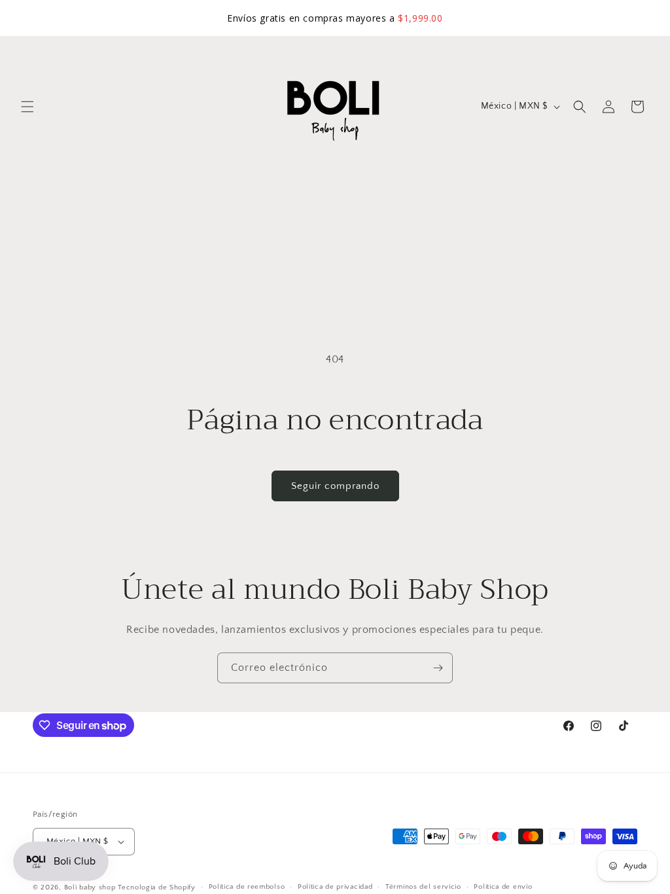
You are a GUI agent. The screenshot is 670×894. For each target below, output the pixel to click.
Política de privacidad (335, 887)
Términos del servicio (423, 887)
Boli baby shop (90, 887)
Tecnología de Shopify (157, 887)
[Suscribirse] (437, 668)
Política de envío (503, 887)
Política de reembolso (247, 887)
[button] (27, 106)
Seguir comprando (335, 486)
